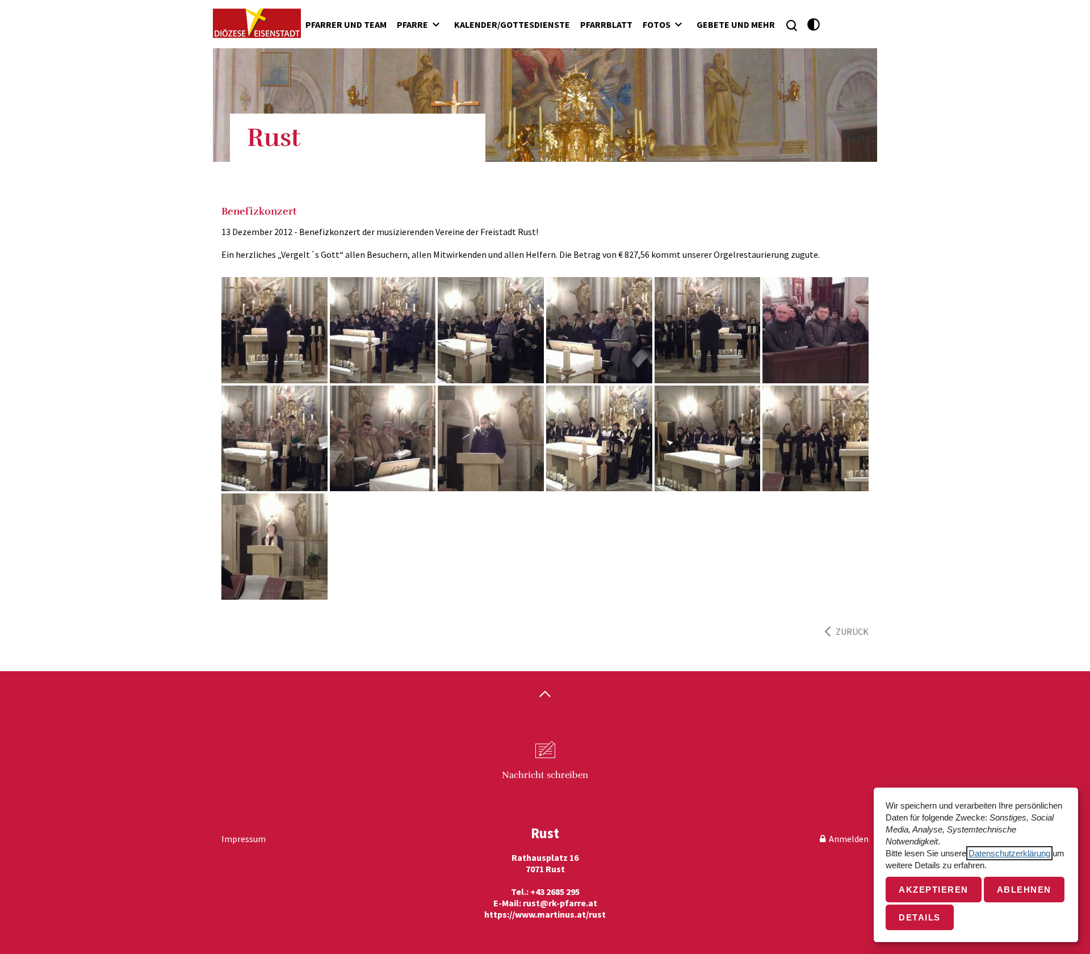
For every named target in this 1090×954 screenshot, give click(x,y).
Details (920, 917)
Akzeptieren (934, 889)
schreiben (545, 775)
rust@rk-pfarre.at (560, 903)
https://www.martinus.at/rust (545, 914)
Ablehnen (1024, 889)
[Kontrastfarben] (813, 24)
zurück (852, 631)
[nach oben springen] (545, 695)
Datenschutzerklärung (1009, 853)
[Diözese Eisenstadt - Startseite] (257, 23)
